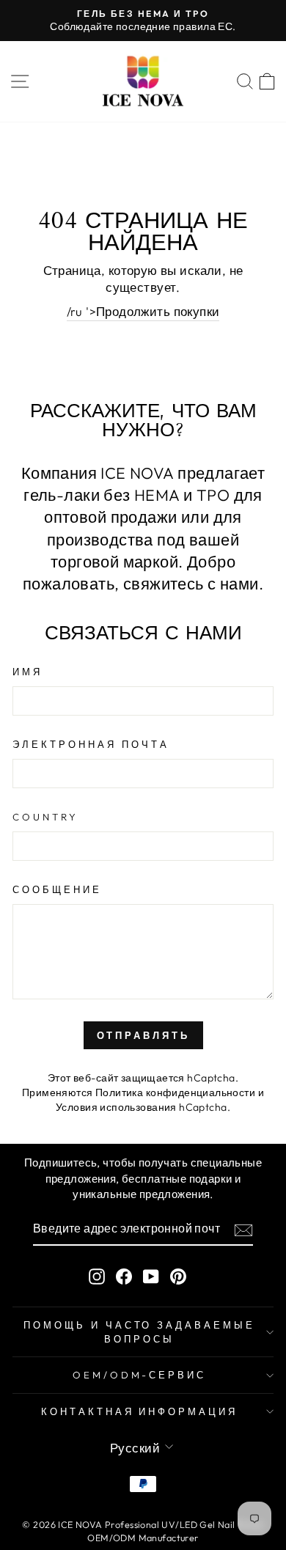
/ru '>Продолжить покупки (143, 311)
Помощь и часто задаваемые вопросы (139, 1332)
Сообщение (57, 889)
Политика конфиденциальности (175, 1092)
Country (45, 817)
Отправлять (143, 1035)
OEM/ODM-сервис (140, 1375)
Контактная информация (139, 1411)
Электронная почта (90, 744)
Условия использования (116, 1107)
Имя (27, 671)
